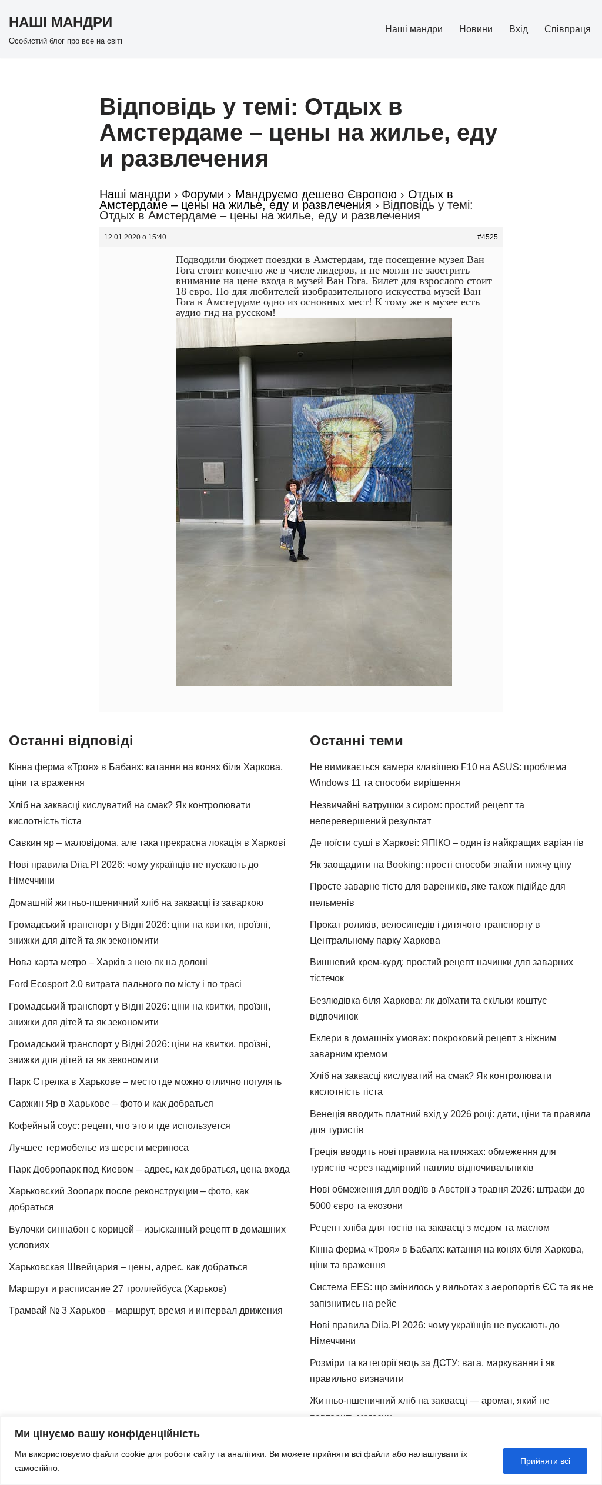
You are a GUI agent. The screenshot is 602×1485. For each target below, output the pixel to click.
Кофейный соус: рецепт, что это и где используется (119, 1126)
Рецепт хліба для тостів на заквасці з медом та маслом (430, 1228)
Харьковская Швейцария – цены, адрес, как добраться (128, 1267)
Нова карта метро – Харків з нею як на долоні (108, 962)
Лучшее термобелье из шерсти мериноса (99, 1148)
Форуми (203, 194)
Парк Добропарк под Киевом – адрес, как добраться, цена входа (149, 1169)
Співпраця (567, 29)
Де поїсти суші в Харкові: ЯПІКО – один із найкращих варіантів (447, 843)
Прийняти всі (545, 1461)
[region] (301, 1450)
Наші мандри (414, 29)
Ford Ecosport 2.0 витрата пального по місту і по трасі (125, 984)
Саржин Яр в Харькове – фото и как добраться (111, 1103)
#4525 (487, 237)
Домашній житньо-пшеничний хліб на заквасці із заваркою (136, 903)
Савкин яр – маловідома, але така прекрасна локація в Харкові (147, 843)
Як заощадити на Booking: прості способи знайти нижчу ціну (440, 865)
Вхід (518, 29)
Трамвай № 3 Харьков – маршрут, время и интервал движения (146, 1311)
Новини (476, 29)
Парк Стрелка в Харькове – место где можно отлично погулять (145, 1082)
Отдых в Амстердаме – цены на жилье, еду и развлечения (276, 199)
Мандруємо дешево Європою (316, 194)
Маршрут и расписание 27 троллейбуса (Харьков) (117, 1289)
